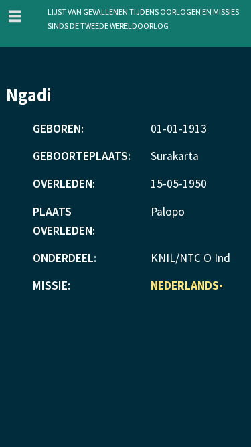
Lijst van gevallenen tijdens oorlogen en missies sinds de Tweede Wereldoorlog (143, 17)
